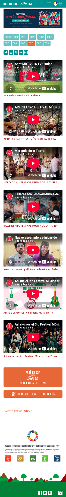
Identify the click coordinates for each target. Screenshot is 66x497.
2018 (15, 43)
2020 (49, 37)
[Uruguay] (56, 4)
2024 (23, 37)
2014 (47, 43)
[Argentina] (60, 4)
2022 (41, 37)
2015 (39, 43)
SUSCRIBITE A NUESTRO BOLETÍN (36, 394)
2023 (32, 37)
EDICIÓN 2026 (11, 37)
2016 (31, 43)
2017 (23, 43)
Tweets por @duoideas (18, 411)
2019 (7, 43)
